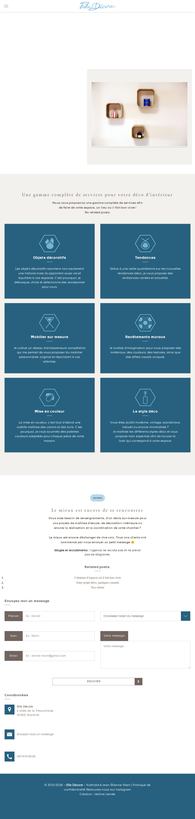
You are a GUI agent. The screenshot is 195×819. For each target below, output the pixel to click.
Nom (13, 636)
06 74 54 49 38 (26, 756)
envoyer (94, 681)
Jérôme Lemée (104, 794)
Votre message (114, 635)
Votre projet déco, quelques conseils (97, 582)
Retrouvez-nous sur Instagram (108, 789)
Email (14, 655)
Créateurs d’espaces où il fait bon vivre (97, 577)
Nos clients (97, 587)
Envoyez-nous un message (35, 734)
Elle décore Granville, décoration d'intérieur (97, 6)
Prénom (13, 616)
